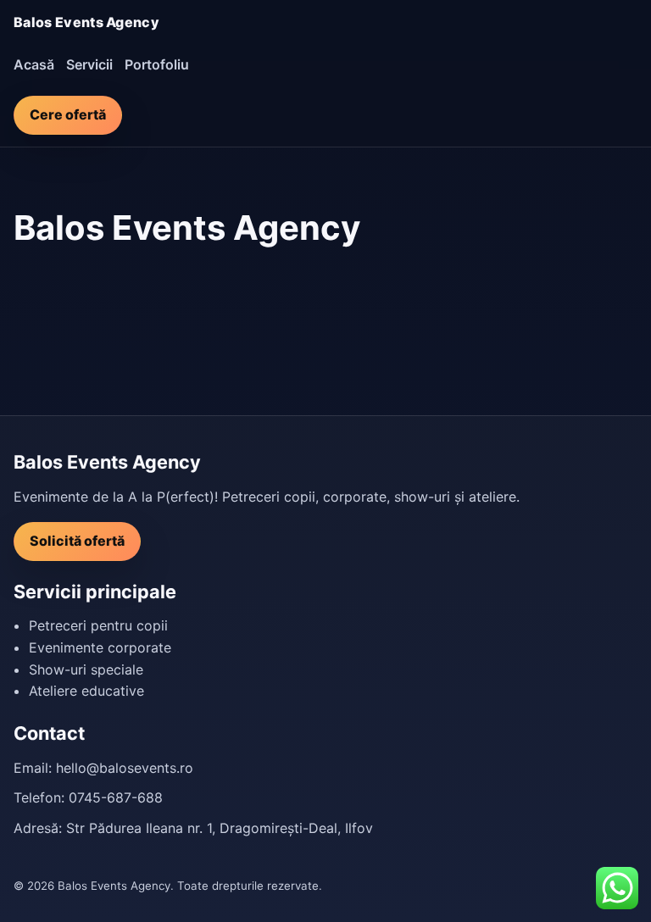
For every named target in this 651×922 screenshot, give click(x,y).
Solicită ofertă (77, 540)
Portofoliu (157, 64)
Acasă (34, 64)
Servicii (89, 64)
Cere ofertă (68, 114)
